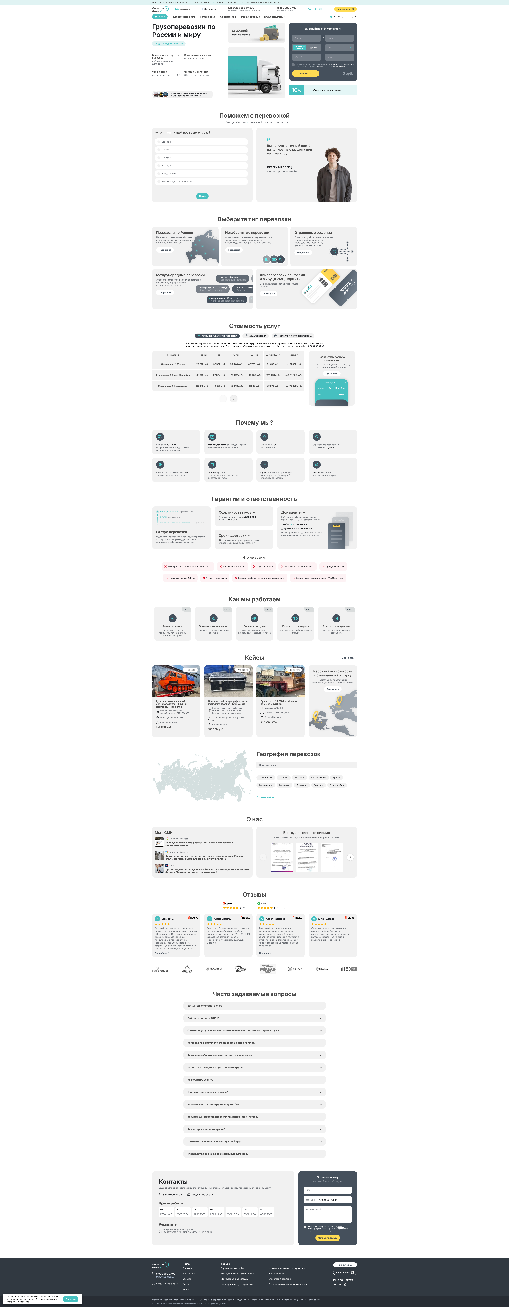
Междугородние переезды (234, 1279)
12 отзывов (281, 908)
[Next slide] (233, 398)
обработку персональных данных (331, 66)
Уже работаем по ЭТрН (345, 17)
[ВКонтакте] (310, 9)
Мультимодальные (274, 16)
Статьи (185, 1284)
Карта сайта (313, 1299)
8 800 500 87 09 (316, 346)
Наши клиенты (189, 1273)
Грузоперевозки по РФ (183, 16)
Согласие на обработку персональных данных (223, 1299)
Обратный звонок (165, 1277)
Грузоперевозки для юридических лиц (288, 1284)
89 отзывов (247, 908)
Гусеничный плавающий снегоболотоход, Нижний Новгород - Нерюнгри (171, 704)
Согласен (71, 1299)
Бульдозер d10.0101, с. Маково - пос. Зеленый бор (279, 702)
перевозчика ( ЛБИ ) (293, 1299)
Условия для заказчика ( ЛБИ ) (266, 1299)
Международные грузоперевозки (238, 1273)
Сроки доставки (233, 536)
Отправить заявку (327, 1238)
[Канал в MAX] (345, 1284)
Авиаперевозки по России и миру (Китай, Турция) (282, 277)
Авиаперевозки (228, 16)
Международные (250, 16)
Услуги (225, 1264)
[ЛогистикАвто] (160, 9)
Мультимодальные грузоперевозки (287, 1268)
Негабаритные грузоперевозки (237, 1284)
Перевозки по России (174, 233)
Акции (185, 1289)
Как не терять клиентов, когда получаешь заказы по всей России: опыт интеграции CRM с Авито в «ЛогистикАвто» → (204, 857)
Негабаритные (207, 16)
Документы (291, 512)
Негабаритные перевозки (247, 233)
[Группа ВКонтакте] (334, 1284)
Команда (186, 1279)
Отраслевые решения (313, 233)
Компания (187, 1268)
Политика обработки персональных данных (174, 1299)
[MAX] (320, 9)
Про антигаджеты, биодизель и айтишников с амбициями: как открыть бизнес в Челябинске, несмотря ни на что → (207, 871)
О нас (186, 1264)
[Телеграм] (315, 9)
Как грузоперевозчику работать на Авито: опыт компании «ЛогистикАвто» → (199, 844)
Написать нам (345, 1264)
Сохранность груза (235, 512)
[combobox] (339, 47)
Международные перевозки (180, 275)
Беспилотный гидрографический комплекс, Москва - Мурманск (228, 702)
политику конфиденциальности (339, 64)
